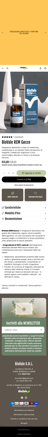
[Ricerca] (7, 68)
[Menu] (2, 68)
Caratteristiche (13, 207)
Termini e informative (24, 434)
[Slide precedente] (2, 32)
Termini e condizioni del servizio (24, 419)
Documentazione (13, 218)
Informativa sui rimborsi (24, 410)
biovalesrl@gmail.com (24, 378)
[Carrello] (45, 68)
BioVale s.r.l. (26, 430)
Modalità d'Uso (12, 213)
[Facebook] (22, 397)
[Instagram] (26, 397)
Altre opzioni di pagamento (24, 185)
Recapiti (24, 423)
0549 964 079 (26, 381)
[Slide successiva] (45, 32)
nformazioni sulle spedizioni (24, 406)
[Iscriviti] (41, 330)
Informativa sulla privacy (24, 414)
